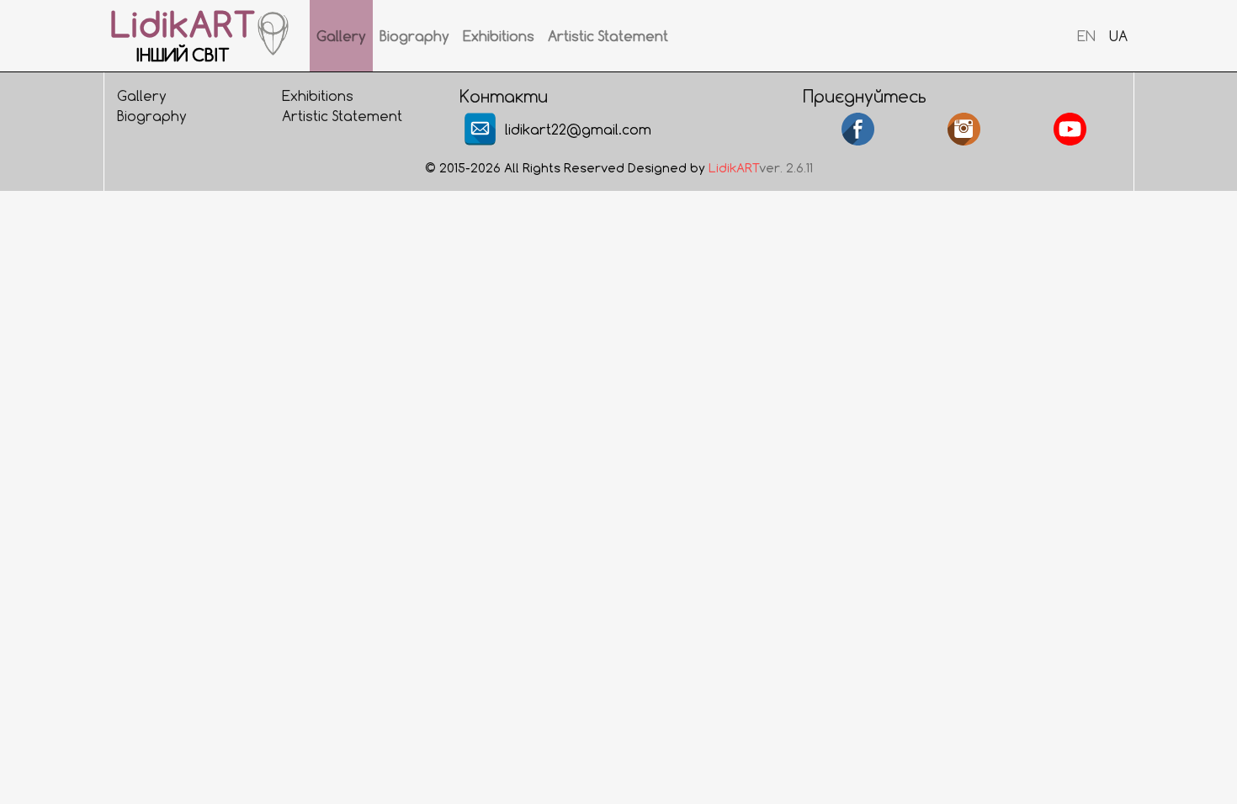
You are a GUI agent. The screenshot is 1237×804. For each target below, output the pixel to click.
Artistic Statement (608, 36)
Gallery (341, 36)
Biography (414, 36)
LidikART (734, 168)
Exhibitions (498, 36)
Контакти (503, 96)
